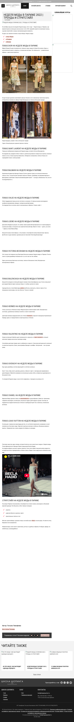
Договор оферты (59, 711)
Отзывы (48, 5)
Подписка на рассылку (26, 695)
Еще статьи (37, 674)
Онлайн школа (36, 5)
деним (22, 288)
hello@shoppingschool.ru (44, 693)
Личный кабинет (60, 5)
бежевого (30, 315)
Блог (24, 5)
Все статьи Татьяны (8, 629)
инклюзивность (24, 398)
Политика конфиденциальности (58, 709)
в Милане (8, 42)
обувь (33, 520)
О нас (4, 693)
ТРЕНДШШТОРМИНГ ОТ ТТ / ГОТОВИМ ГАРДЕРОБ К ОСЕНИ (37, 1)
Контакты (5, 699)
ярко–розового (38, 337)
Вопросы (5, 695)
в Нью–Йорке (9, 36)
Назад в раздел (45, 635)
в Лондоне (9, 39)
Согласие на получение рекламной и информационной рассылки (37, 711)
